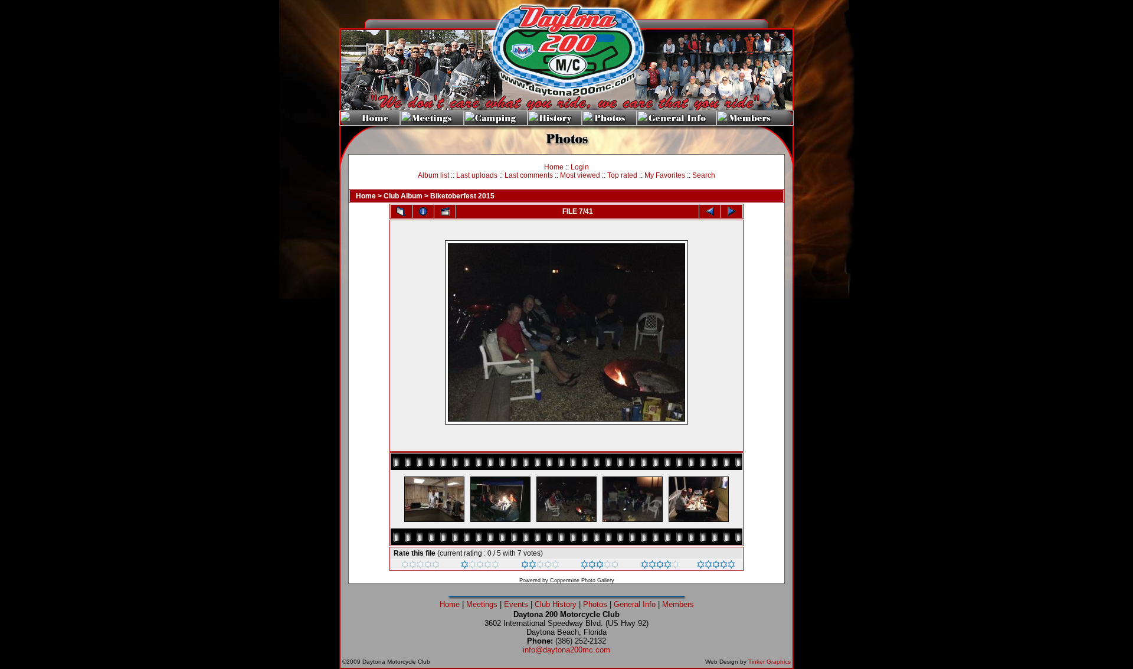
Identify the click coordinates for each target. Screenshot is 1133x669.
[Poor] (480, 566)
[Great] (716, 566)
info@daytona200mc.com (566, 649)
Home (554, 167)
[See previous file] (710, 211)
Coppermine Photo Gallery (582, 580)
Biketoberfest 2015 (462, 196)
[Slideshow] (445, 211)
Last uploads (476, 175)
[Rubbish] (420, 566)
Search (703, 175)
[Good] (600, 566)
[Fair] (540, 566)
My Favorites (664, 175)
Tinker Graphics (769, 661)
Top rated (622, 175)
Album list (433, 175)
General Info (635, 604)
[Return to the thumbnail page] (401, 211)
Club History (556, 604)
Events (516, 604)
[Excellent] (660, 566)
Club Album (403, 196)
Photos (595, 604)
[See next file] (731, 211)
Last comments (529, 175)
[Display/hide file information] (423, 211)
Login (580, 167)
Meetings (481, 604)
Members (678, 604)
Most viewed (580, 175)
